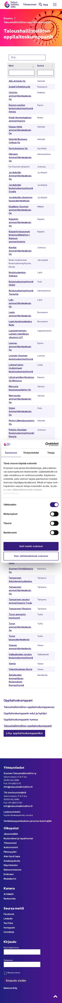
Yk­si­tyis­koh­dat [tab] (31, 452)
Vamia (12, 663)
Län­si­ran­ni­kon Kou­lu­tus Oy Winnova (21, 378)
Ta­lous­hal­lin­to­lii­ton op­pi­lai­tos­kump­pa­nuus (29, 707)
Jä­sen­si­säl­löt (11, 833)
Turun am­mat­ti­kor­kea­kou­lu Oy (20, 627)
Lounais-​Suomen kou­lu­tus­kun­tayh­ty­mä (21, 357)
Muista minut (13, 972)
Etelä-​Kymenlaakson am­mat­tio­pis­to (20, 119)
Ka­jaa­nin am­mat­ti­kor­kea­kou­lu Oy (20, 222)
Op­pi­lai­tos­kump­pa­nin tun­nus (21, 719)
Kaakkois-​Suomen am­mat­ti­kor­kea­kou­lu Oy (20, 210)
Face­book (9, 913)
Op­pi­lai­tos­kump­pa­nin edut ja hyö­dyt (25, 713)
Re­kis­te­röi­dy (10, 987)
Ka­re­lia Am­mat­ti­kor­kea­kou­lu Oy (20, 251)
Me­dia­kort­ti (10, 878)
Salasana (8, 959)
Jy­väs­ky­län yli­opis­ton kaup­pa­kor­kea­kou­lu (20, 199)
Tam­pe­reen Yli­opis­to (20, 608)
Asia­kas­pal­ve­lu (12, 860)
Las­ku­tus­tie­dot (12, 811)
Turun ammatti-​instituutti (17, 616)
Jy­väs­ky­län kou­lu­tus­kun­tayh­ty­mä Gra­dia (21, 188)
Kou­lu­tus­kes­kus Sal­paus (17, 274)
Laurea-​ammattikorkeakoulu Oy (20, 346)
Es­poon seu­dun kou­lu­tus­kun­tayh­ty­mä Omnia (21, 108)
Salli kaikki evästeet (31, 546)
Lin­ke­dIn (8, 918)
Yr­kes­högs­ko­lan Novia (20, 669)
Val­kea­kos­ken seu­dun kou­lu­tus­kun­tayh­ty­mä (21, 656)
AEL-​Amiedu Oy (17, 80)
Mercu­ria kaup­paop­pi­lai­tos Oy (20, 388)
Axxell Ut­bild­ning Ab (19, 86)
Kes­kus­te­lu (10, 898)
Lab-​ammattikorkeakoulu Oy (20, 303)
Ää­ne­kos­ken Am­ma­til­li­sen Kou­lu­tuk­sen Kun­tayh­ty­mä (16, 679)
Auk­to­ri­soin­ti (11, 847)
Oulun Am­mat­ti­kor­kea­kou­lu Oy (20, 411)
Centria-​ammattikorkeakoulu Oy (20, 96)
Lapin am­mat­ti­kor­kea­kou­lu (20, 314)
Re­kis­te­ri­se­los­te (12, 869)
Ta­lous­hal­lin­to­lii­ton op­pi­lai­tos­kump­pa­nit (28, 725)
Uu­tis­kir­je (9, 931)
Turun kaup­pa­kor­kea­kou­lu (19, 637)
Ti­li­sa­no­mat (29, 4)
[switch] (54, 514)
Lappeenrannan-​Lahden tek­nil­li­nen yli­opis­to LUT (19, 334)
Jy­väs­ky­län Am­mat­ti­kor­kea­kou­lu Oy (20, 176)
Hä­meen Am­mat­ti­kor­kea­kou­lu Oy (20, 157)
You (6, 923)
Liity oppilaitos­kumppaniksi (24, 733)
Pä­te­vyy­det (10, 851)
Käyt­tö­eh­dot (11, 865)
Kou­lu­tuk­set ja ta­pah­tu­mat (18, 838)
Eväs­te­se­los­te (11, 493)
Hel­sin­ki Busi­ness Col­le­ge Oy (18, 140)
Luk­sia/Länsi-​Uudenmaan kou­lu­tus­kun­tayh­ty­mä (21, 368)
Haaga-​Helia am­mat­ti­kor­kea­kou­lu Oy (20, 130)
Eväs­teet (9, 874)
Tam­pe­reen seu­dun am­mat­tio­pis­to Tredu (20, 601)
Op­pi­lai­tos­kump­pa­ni (18, 700)
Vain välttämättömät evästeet (31, 556)
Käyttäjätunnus (11, 947)
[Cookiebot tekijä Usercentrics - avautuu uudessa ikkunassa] (45, 444)
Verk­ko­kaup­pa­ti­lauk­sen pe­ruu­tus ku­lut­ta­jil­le (28, 820)
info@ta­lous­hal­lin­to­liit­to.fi (18, 786)
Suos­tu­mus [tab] (11, 452)
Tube (10, 923)
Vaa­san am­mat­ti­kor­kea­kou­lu (20, 646)
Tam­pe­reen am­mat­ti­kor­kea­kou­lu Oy (20, 590)
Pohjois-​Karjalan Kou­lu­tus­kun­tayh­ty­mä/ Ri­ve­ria (21, 433)
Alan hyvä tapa (12, 856)
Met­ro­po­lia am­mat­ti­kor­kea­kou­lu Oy (20, 399)
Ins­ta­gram (9, 927)
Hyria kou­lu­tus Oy (18, 148)
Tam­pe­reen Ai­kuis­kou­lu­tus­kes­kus (20, 579)
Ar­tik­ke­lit (9, 893)
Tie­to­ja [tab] (51, 452)
